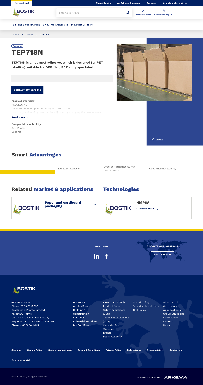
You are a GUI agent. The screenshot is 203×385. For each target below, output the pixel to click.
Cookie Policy (34, 350)
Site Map (16, 350)
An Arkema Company (128, 3)
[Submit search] (127, 12)
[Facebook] (106, 256)
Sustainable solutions (146, 306)
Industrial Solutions (82, 24)
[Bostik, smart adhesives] (26, 295)
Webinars (108, 328)
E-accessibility (155, 350)
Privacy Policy (113, 350)
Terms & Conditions (89, 350)
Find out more (145, 208)
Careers (151, 3)
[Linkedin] (96, 256)
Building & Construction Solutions (81, 313)
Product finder (112, 306)
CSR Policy (139, 309)
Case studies (111, 325)
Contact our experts (27, 90)
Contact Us (175, 350)
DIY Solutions (81, 325)
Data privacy (134, 350)
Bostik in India (162, 254)
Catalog (29, 34)
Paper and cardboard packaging (63, 204)
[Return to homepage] (25, 12)
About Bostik (103, 3)
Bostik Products (143, 15)
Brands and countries (175, 3)
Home (16, 34)
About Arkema (172, 309)
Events (107, 332)
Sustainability (141, 302)
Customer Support (163, 15)
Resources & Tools (114, 302)
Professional (22, 3)
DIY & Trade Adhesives (55, 24)
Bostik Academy (112, 336)
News (166, 325)
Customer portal (21, 360)
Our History (170, 306)
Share (159, 139)
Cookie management (60, 350)
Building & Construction (26, 24)
